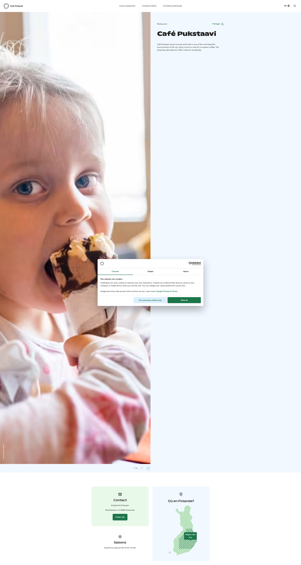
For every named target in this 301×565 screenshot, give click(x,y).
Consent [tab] (115, 271)
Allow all (184, 300)
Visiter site (120, 517)
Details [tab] (150, 271)
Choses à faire (149, 6)
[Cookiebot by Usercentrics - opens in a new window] (190, 263)
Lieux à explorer (127, 6)
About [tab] (185, 271)
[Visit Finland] (13, 6)
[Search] (295, 6)
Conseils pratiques (172, 6)
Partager (216, 24)
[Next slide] (148, 468)
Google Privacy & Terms (166, 291)
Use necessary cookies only (150, 300)
